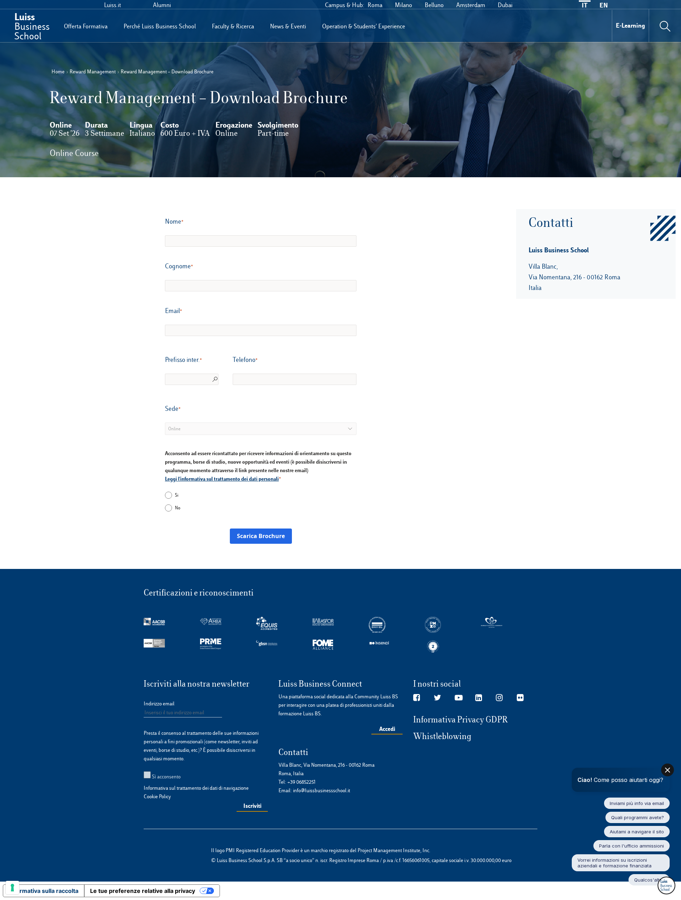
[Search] (665, 25)
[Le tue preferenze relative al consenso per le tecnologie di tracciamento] (12, 887)
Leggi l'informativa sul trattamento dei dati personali (222, 478)
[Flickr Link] (520, 698)
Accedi (387, 729)
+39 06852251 (301, 782)
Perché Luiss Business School (159, 26)
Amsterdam (470, 5)
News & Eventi (288, 26)
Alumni (162, 5)
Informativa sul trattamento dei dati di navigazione (196, 788)
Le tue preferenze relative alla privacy (142, 890)
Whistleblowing (442, 736)
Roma (374, 5)
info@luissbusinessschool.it (321, 790)
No (177, 508)
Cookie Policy (157, 796)
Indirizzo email (159, 703)
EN (603, 5)
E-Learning (630, 25)
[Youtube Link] (459, 698)
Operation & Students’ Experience (363, 26)
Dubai (505, 5)
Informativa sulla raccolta (43, 890)
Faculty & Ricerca (233, 26)
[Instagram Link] (499, 698)
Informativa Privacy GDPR (460, 719)
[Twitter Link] (437, 698)
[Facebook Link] (416, 698)
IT (584, 5)
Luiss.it (112, 5)
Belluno (434, 5)
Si (176, 495)
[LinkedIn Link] (478, 698)
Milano (403, 5)
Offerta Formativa (85, 26)
